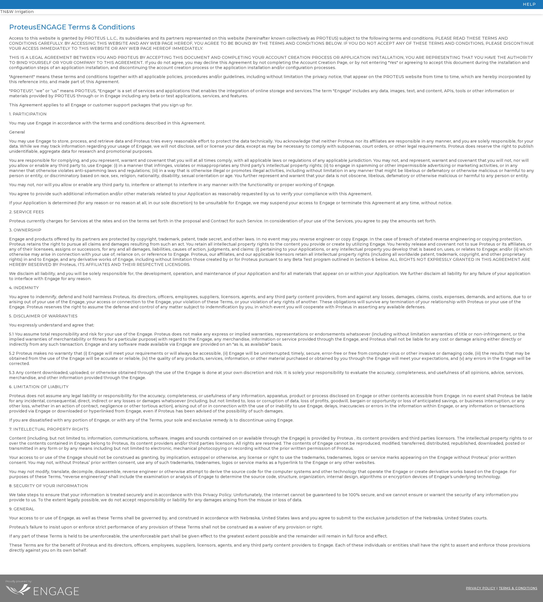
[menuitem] (271, 4)
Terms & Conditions (518, 588)
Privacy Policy (480, 588)
